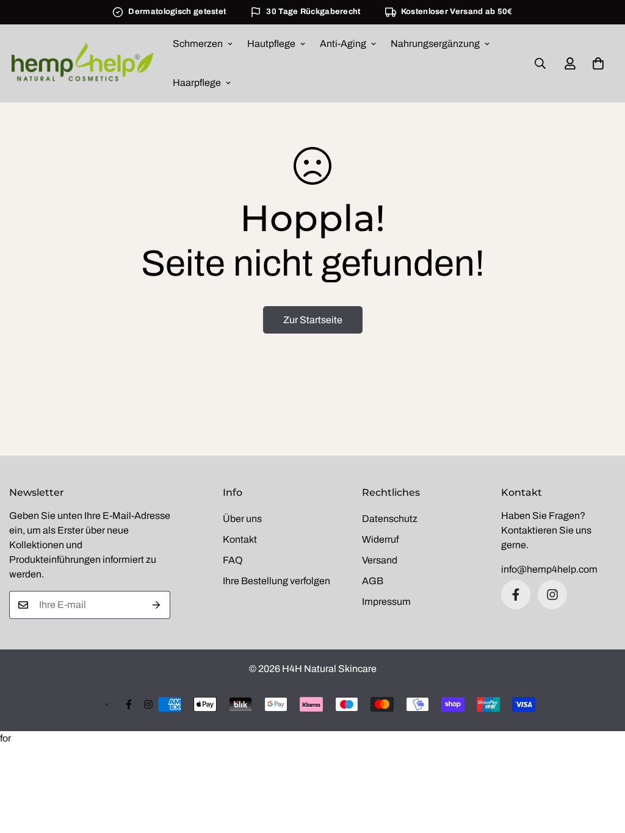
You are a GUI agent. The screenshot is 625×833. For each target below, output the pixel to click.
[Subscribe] (156, 605)
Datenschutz (389, 518)
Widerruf (380, 539)
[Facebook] (515, 594)
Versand (379, 560)
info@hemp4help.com (549, 569)
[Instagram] (552, 594)
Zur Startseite (312, 320)
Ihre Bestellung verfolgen (276, 581)
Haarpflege (197, 82)
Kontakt (240, 539)
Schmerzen (198, 43)
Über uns (242, 518)
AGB (372, 581)
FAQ (233, 560)
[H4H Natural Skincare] (82, 63)
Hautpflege (271, 43)
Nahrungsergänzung (435, 43)
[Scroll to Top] (601, 767)
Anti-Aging (343, 43)
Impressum (386, 601)
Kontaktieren (529, 530)
